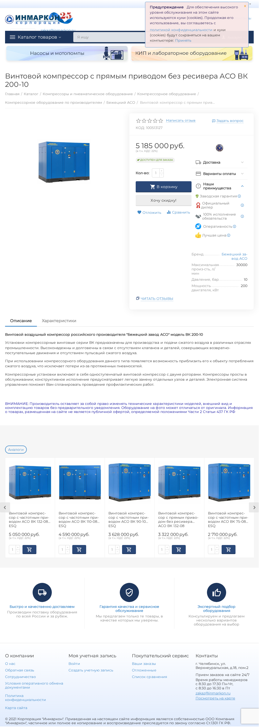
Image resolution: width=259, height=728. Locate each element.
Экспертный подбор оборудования (217, 608)
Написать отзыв (181, 121)
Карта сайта (16, 708)
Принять (183, 40)
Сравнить (181, 212)
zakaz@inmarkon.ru (57, 30)
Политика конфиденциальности (25, 697)
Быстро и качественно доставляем (42, 606)
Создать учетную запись (90, 670)
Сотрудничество (20, 676)
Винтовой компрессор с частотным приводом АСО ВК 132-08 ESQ (29, 519)
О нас (10, 663)
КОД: (140, 127)
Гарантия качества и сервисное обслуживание (129, 608)
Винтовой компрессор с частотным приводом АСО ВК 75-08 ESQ (228, 519)
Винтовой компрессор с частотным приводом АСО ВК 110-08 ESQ (79, 519)
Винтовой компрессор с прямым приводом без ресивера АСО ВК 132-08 (178, 519)
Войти (74, 663)
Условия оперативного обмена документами (34, 685)
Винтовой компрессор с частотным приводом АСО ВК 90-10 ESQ (128, 519)
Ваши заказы (144, 663)
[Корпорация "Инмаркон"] (39, 17)
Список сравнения (149, 676)
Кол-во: (142, 173)
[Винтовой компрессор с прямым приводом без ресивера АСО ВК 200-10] (64, 161)
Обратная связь (19, 670)
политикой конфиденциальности (181, 30)
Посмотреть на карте (215, 698)
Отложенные (144, 670)
